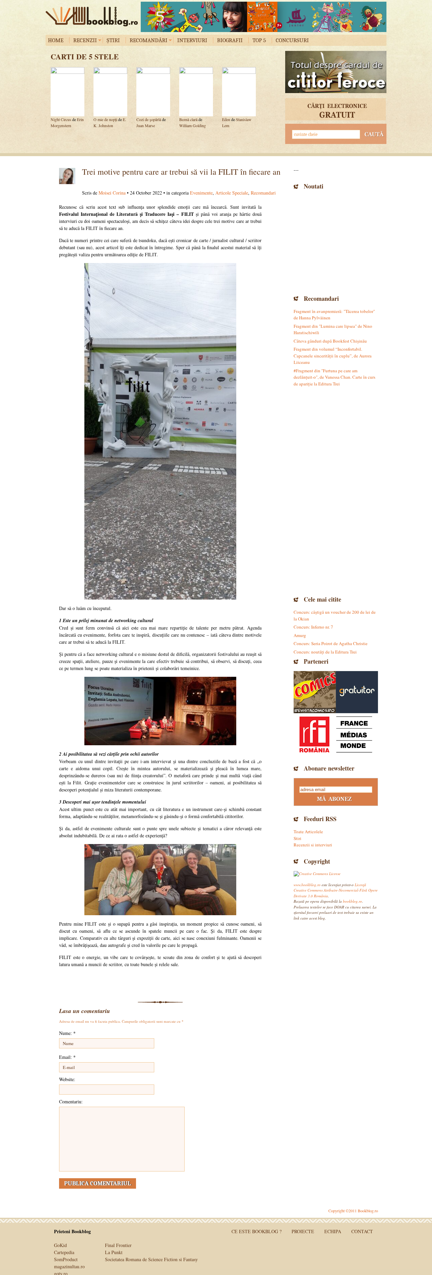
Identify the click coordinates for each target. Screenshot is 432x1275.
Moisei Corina (112, 193)
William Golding (192, 125)
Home (55, 40)
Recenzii (85, 40)
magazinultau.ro (69, 1266)
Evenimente (201, 193)
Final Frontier (118, 1245)
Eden (226, 119)
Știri (113, 40)
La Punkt (114, 1252)
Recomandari (263, 193)
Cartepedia (64, 1252)
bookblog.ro (93, 16)
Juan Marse (145, 125)
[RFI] (336, 734)
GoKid (60, 1245)
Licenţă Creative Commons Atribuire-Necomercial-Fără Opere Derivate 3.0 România (336, 890)
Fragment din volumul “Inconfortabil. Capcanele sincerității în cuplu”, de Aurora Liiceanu (333, 355)
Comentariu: (71, 1101)
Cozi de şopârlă (148, 119)
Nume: (67, 1033)
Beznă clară (188, 119)
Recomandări (148, 40)
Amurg (300, 635)
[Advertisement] (336, 241)
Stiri (297, 838)
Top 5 (259, 40)
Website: (67, 1079)
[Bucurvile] (263, 17)
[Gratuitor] (357, 692)
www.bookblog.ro (307, 884)
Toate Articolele (308, 832)
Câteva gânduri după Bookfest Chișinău (330, 341)
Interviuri (192, 40)
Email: (67, 1057)
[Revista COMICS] (315, 692)
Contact (362, 1231)
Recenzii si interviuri (313, 845)
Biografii (230, 40)
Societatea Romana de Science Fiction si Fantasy (151, 1259)
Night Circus (61, 119)
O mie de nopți (105, 119)
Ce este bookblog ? (256, 1231)
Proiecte (303, 1231)
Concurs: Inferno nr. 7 (313, 627)
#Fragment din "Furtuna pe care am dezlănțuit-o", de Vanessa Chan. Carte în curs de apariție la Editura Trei (334, 377)
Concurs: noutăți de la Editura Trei (325, 652)
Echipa (332, 1231)
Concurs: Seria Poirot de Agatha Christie (331, 643)
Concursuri (292, 40)
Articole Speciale (231, 193)
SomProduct (66, 1259)
